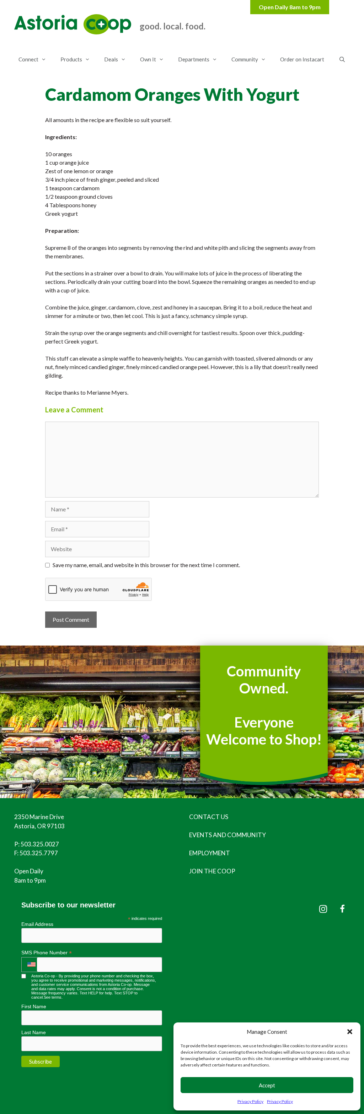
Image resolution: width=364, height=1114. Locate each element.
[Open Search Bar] (341, 59)
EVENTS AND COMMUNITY (227, 835)
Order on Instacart (302, 59)
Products (71, 59)
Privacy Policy (250, 1101)
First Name (33, 1006)
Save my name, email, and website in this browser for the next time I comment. (146, 564)
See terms (52, 997)
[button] (349, 1031)
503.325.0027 (40, 844)
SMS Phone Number (46, 952)
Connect (28, 59)
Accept (267, 1085)
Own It (148, 59)
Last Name (33, 1032)
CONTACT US (208, 817)
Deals (111, 59)
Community (244, 59)
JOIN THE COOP (212, 871)
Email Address (37, 924)
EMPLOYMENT (209, 853)
